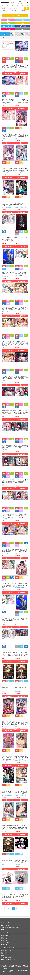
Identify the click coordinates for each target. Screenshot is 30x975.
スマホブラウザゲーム (25, 34)
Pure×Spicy (5, 69)
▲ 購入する (8, 73)
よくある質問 (5, 942)
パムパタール (5, 276)
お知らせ (4, 930)
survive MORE (18, 138)
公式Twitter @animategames (10, 927)
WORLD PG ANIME (19, 587)
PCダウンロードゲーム (15, 34)
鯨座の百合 (17, 553)
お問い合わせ (5, 938)
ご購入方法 (5, 940)
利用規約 (4, 955)
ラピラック (17, 380)
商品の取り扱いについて (8, 960)
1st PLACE (17, 864)
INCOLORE (4, 242)
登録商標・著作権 (6, 957)
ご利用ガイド (5, 935)
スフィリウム (18, 276)
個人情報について (6, 953)
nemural (17, 242)
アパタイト (4, 830)
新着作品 (14, 11)
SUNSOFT (17, 657)
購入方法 (24, 11)
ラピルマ (17, 103)
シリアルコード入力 (15, 15)
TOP (2, 37)
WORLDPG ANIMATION (7, 207)
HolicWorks (4, 691)
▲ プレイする (8, 108)
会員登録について (6, 945)
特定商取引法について (8, 950)
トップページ (5, 925)
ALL (5, 34)
